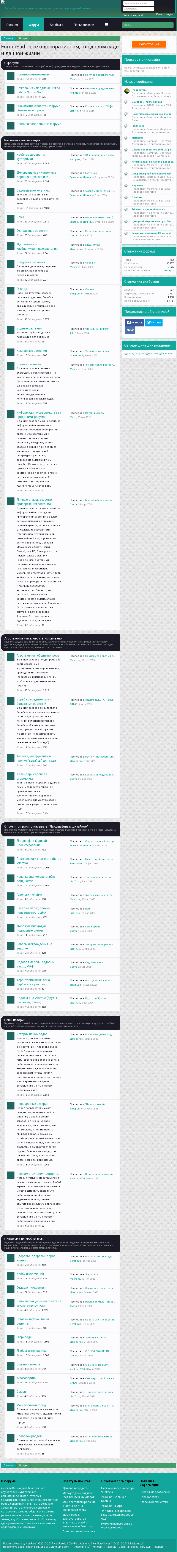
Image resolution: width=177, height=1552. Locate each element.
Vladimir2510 (77, 1178)
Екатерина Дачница (82, 177)
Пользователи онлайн (142, 60)
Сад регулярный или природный (105, 841)
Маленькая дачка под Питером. (104, 1034)
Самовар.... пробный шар (100, 1378)
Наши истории (14, 1020)
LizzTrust (75, 881)
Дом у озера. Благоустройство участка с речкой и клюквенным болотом (78, 1520)
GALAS (73, 704)
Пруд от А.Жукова (95, 998)
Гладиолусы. (93, 244)
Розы (20, 217)
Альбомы (56, 25)
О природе (24, 1337)
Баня (88, 908)
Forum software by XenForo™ (36, 1543)
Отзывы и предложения (100, 88)
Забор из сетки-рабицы (99, 944)
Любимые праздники (32, 1350)
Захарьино (76, 293)
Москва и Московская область (104, 500)
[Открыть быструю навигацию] (117, 38)
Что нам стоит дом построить (38, 1173)
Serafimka (75, 1261)
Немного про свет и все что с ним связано (111, 656)
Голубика (137, 197)
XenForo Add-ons (79, 1543)
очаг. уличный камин (98, 980)
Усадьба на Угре (111, 1505)
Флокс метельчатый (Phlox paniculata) (108, 191)
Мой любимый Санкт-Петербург (104, 1405)
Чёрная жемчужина (97, 351)
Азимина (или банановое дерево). (153, 161)
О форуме (11, 63)
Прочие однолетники (98, 231)
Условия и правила (104, 1546)
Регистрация (149, 44)
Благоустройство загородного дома (107, 859)
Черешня (90, 262)
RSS (171, 1546)
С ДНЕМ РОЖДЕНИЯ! (97, 1351)
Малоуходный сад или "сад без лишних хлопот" (79, 1495)
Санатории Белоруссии (99, 1288)
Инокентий (76, 355)
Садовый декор (94, 962)
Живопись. (92, 1274)
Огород (22, 289)
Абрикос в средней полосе (148, 209)
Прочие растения (29, 364)
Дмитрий (75, 110)
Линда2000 (76, 863)
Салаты (89, 289)
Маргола (75, 79)
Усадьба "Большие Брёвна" (113, 1498)
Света (73, 235)
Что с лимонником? (97, 329)
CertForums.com (59, 1546)
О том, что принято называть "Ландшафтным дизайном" (46, 826)
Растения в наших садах (22, 140)
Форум (34, 25)
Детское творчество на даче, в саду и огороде (114, 1392)
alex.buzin (76, 984)
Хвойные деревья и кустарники (151, 156)
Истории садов (94, 413)
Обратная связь (128, 1546)
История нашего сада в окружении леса (116, 1525)
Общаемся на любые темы (24, 1239)
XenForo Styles (102, 1543)
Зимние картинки (95, 1337)
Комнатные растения (32, 350)
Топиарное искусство (98, 877)
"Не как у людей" (95, 1104)
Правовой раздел (29, 1436)
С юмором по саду (96, 1364)
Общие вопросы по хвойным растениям (109, 155)
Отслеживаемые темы (154, 1502)
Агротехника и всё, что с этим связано (33, 638)
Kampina (75, 159)
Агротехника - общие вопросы (38, 655)
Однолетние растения (32, 230)
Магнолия (137, 137)
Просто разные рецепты (100, 1319)
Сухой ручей (92, 926)
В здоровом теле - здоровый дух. (105, 1256)
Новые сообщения (139, 82)
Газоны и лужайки (29, 894)
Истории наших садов (32, 1034)
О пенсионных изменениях (101, 1436)
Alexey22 (169, 270)
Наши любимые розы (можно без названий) (112, 217)
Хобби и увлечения (30, 1274)
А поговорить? (27, 1378)
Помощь (145, 1546)
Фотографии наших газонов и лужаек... (108, 895)
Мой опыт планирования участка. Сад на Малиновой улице (79, 1505)
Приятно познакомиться (34, 74)
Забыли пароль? (133, 15)
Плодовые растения (31, 262)
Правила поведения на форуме (39, 124)
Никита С (75, 92)
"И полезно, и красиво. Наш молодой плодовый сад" (117, 1514)
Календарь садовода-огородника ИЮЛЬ (109, 774)
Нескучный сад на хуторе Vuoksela (117, 1490)
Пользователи (84, 25)
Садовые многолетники (34, 190)
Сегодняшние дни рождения (147, 345)
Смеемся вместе (28, 1364)
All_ (72, 333)
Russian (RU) (82, 1546)
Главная (12, 25)
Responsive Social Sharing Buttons (24, 1546)
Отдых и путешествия (32, 1287)
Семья (21, 1391)
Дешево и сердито (75, 1488)
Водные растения (29, 328)
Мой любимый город (31, 1405)
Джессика (76, 249)
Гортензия (91, 173)
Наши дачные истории (32, 1104)
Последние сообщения (155, 1492)
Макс (73, 417)
